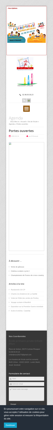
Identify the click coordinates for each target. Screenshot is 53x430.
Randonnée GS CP (18, 290)
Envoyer (13, 404)
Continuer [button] (10, 425)
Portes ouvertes (21, 130)
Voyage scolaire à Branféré (21, 302)
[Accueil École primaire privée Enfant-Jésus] (26, 70)
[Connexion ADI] (29, 100)
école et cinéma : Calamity (20, 311)
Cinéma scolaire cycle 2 (20, 271)
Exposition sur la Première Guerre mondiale (27, 307)
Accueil (23, 122)
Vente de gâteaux (17, 267)
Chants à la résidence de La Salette (24, 294)
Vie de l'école (33, 122)
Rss (24, 100)
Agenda (12, 124)
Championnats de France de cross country (27, 275)
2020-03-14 (15, 136)
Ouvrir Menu (26, 109)
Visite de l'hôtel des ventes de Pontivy (25, 298)
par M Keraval (33, 136)
